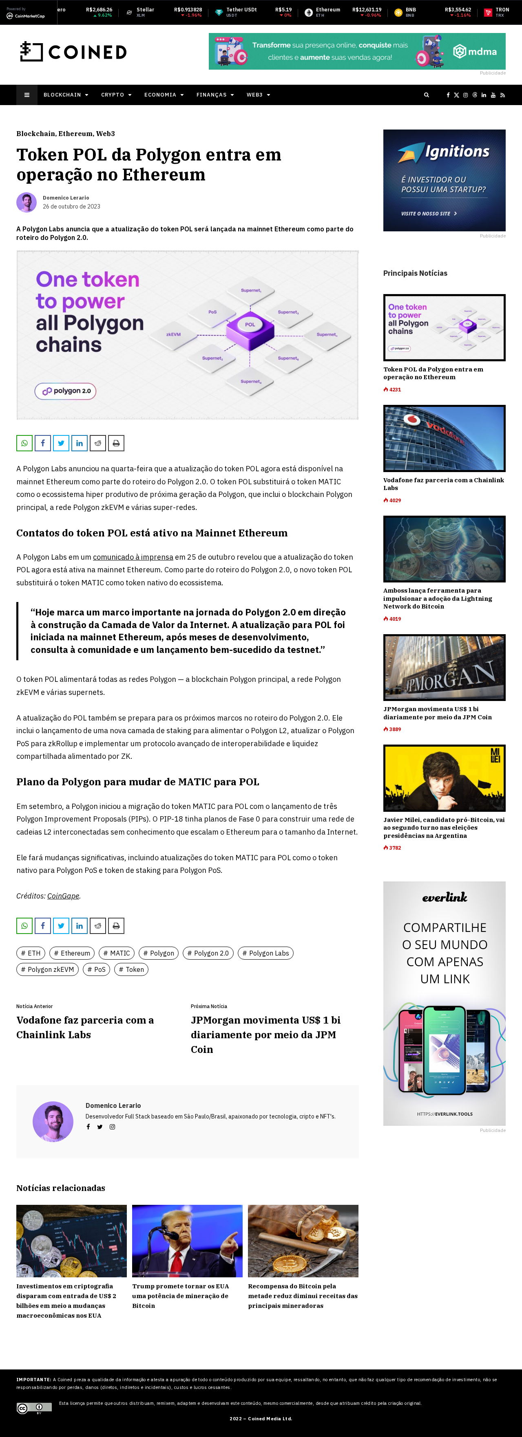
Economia (160, 94)
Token (135, 969)
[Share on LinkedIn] (79, 443)
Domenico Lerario (113, 1105)
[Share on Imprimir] (116, 443)
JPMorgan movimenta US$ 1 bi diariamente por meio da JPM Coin (266, 1034)
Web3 (255, 94)
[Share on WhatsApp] (24, 443)
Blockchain (62, 94)
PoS (100, 969)
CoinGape (63, 896)
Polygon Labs (269, 953)
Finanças (212, 94)
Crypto (112, 94)
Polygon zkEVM (51, 969)
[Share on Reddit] (98, 443)
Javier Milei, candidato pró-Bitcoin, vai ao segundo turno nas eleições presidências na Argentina (444, 827)
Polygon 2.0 (211, 953)
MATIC (120, 953)
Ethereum (75, 134)
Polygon (162, 953)
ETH (34, 953)
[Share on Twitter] (61, 443)
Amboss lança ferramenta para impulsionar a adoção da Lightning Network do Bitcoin (437, 598)
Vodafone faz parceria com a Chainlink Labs (85, 1027)
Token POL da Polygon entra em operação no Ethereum (433, 373)
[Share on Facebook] (43, 443)
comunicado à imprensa (133, 557)
